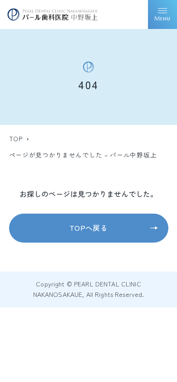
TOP (16, 138)
